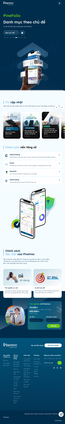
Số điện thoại (51, 317)
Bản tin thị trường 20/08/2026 (10, 132)
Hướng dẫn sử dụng (17, 378)
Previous (57, 107)
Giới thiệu (37, 359)
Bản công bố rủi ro (16, 392)
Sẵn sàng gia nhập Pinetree (16, 364)
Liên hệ (53, 326)
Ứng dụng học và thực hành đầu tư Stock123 (27, 373)
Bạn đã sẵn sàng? (37, 345)
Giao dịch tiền (16, 373)
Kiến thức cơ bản (27, 381)
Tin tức (36, 366)
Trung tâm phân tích (27, 360)
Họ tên (32, 317)
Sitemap (6, 417)
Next (62, 107)
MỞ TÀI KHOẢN (53, 345)
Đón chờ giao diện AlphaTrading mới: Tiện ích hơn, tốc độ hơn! (31, 132)
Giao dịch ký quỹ (27, 385)
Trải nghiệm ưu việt (11, 288)
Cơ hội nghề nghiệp (36, 371)
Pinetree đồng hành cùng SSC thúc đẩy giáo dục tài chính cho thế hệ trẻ (50, 131)
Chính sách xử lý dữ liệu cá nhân (17, 399)
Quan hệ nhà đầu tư (37, 363)
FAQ (14, 388)
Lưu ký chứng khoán (15, 384)
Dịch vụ (5, 360)
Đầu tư (15, 369)
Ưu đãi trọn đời (40, 288)
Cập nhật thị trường (27, 365)
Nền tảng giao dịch (6, 364)
